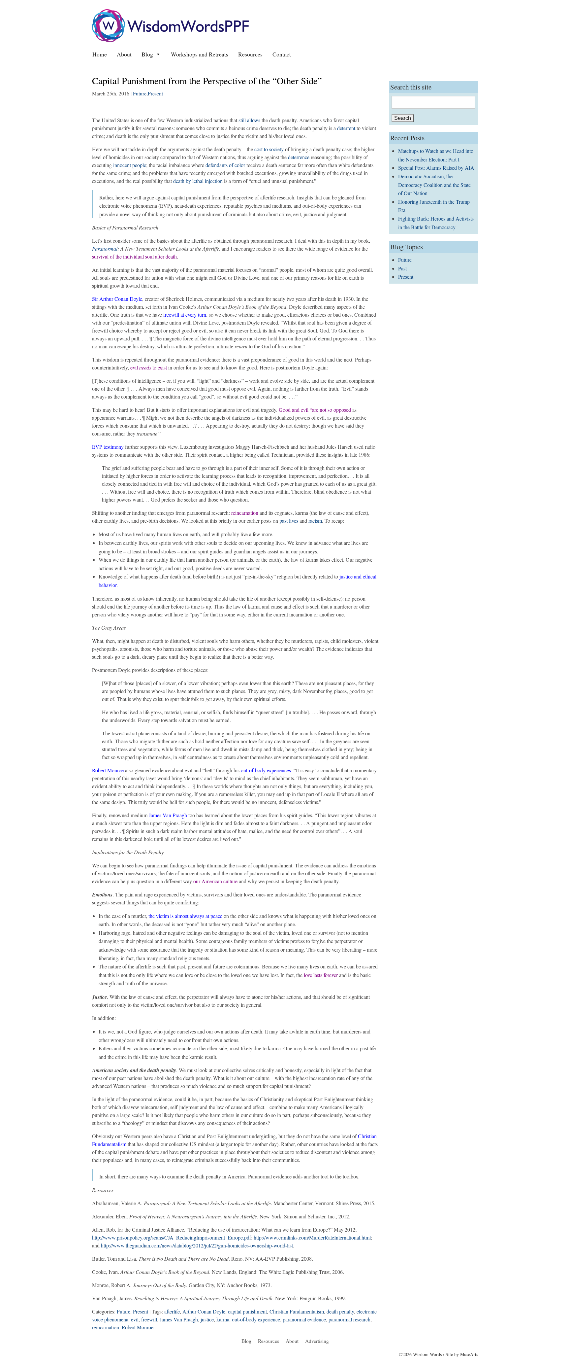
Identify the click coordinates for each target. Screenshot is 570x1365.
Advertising (317, 1341)
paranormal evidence (304, 1319)
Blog (147, 54)
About (124, 54)
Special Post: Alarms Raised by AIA (436, 167)
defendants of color (225, 164)
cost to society (269, 149)
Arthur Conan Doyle (203, 1311)
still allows (250, 120)
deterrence (298, 157)
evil (135, 1319)
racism (315, 520)
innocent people (129, 164)
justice (207, 1319)
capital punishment (247, 1311)
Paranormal (104, 248)
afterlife (172, 1311)
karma (222, 1319)
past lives (288, 520)
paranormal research (349, 1319)
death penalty (340, 1311)
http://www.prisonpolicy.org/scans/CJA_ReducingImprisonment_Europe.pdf (171, 1237)
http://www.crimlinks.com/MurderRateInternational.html (312, 1237)
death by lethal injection (198, 180)
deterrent (346, 127)
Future (139, 93)
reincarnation (105, 1327)
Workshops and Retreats (199, 54)
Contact (281, 54)
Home (99, 54)
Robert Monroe (137, 1327)
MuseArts (469, 1354)
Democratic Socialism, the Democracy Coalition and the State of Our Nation (434, 184)
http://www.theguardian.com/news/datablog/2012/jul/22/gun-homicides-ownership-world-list (197, 1245)
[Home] (170, 24)
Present (155, 93)
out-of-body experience (256, 1319)
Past (402, 268)
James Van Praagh (179, 1319)
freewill (149, 1319)
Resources (250, 54)
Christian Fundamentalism (296, 1311)
